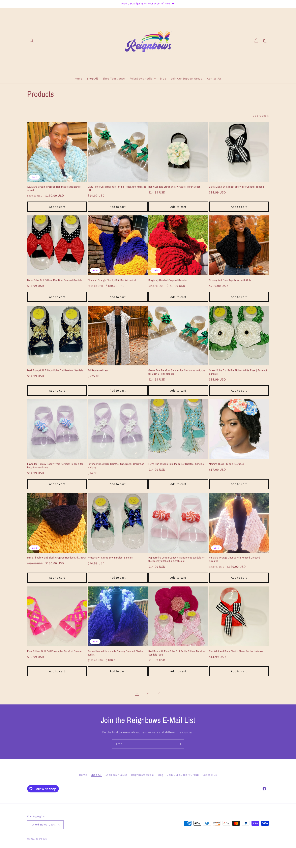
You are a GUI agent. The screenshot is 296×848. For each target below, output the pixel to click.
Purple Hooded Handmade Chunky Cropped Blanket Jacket (116, 653)
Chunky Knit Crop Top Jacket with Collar (231, 280)
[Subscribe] (179, 744)
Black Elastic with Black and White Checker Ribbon (236, 186)
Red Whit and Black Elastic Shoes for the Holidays (236, 651)
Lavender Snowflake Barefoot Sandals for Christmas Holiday (116, 465)
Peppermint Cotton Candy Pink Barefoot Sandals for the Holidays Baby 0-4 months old (176, 559)
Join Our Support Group (183, 775)
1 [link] (137, 693)
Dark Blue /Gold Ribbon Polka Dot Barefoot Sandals (55, 370)
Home (83, 775)
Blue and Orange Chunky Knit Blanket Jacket (112, 280)
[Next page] (158, 692)
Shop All (96, 775)
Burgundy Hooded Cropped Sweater (167, 280)
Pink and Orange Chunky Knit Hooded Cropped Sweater (234, 559)
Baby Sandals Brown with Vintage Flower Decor (174, 186)
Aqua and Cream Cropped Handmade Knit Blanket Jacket (54, 188)
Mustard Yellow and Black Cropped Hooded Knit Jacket (56, 557)
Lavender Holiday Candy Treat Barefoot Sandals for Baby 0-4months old (55, 465)
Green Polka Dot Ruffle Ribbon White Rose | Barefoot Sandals (238, 372)
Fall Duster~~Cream (98, 370)
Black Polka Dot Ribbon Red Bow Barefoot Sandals (54, 280)
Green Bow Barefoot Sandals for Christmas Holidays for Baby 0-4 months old (176, 372)
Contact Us (210, 775)
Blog (160, 775)
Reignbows (41, 838)
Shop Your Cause (116, 775)
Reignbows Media (142, 775)
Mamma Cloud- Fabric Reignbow (226, 464)
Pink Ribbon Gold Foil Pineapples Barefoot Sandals (54, 651)
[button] (31, 40)
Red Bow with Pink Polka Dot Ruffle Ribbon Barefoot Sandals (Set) (176, 653)
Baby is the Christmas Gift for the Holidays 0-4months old (117, 188)
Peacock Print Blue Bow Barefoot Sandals (110, 557)
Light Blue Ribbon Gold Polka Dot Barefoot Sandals (176, 464)
